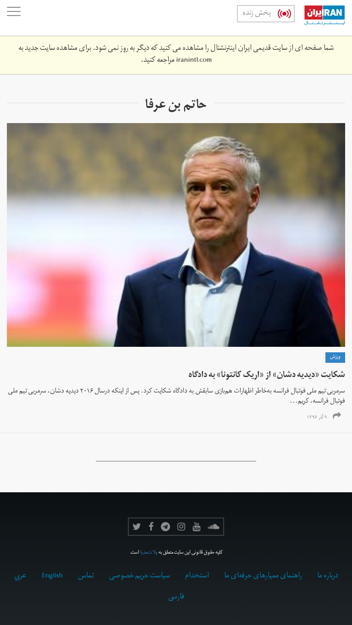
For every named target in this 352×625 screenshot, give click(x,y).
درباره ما (327, 576)
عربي (20, 576)
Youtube (196, 526)
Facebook (151, 526)
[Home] (320, 18)
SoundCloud (213, 526)
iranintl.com (194, 61)
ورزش (335, 357)
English (52, 576)
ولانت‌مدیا (149, 553)
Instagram (181, 526)
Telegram (165, 526)
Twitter (137, 526)
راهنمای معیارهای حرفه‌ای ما (263, 576)
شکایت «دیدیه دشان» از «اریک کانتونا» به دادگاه (266, 375)
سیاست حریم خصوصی (139, 576)
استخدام (197, 576)
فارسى (176, 597)
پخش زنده (256, 13)
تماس (86, 576)
